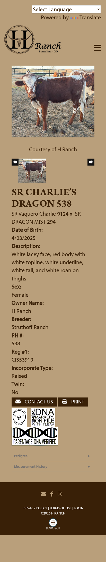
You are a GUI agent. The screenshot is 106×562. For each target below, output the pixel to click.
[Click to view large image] (53, 100)
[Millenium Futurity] (21, 416)
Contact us (38, 401)
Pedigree (21, 456)
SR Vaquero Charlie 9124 (40, 213)
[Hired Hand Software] (53, 524)
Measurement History (30, 466)
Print (77, 401)
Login (78, 508)
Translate (90, 17)
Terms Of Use (60, 508)
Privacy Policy (35, 508)
